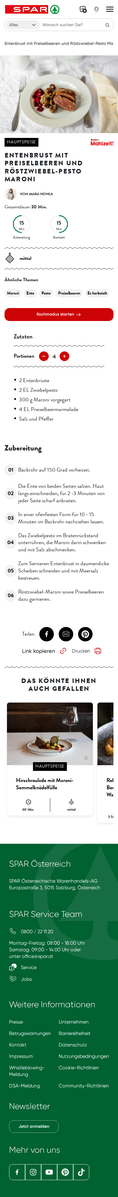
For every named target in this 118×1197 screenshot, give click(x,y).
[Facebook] (17, 1172)
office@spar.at (37, 956)
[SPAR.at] (33, 9)
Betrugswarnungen (30, 1033)
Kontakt (17, 1045)
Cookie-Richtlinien (79, 1068)
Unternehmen (74, 1022)
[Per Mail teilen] (66, 634)
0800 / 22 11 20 (36, 931)
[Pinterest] (65, 1172)
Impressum (21, 1056)
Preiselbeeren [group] (69, 293)
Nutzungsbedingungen (84, 1056)
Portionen (24, 356)
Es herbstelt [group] (97, 293)
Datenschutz (73, 1045)
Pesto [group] (46, 293)
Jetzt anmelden (33, 1126)
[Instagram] (33, 1172)
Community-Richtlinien (84, 1086)
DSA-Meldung (24, 1086)
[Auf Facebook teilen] (46, 634)
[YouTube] (49, 1172)
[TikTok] (81, 1172)
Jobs (26, 979)
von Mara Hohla (36, 194)
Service (28, 967)
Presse (16, 1022)
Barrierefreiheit (74, 1033)
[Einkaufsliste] (83, 9)
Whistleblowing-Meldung (27, 1071)
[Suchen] (107, 25)
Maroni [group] (13, 293)
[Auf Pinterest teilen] (85, 634)
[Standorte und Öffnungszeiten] (96, 9)
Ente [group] (30, 293)
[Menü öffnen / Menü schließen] (109, 9)
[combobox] (23, 24)
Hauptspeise (21, 142)
